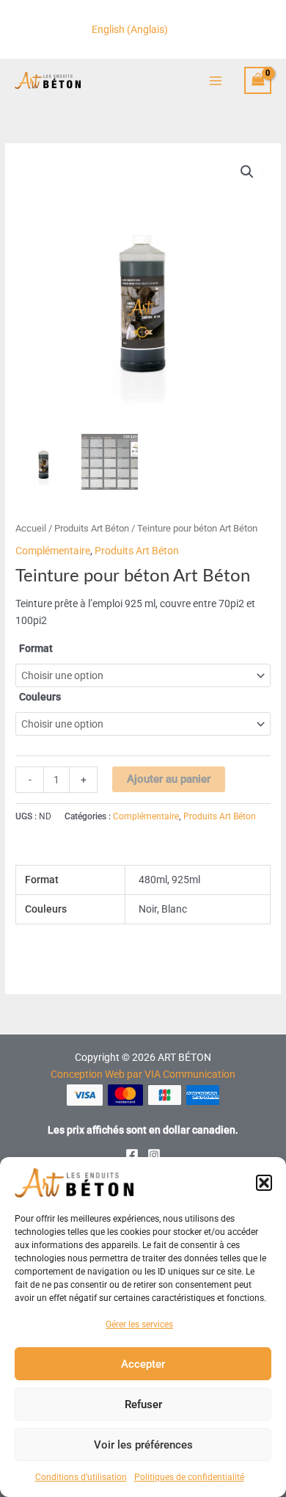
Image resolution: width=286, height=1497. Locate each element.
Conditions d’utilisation (81, 1477)
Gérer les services (139, 1324)
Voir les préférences (143, 1444)
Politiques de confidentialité (189, 1477)
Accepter (143, 1364)
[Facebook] (132, 1154)
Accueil (30, 528)
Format (36, 648)
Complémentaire (52, 551)
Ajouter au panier (168, 779)
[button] (264, 1182)
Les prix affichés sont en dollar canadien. (143, 1130)
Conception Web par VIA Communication (143, 1074)
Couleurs (40, 697)
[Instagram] (154, 1154)
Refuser (143, 1404)
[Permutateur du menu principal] (215, 80)
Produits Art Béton (91, 528)
